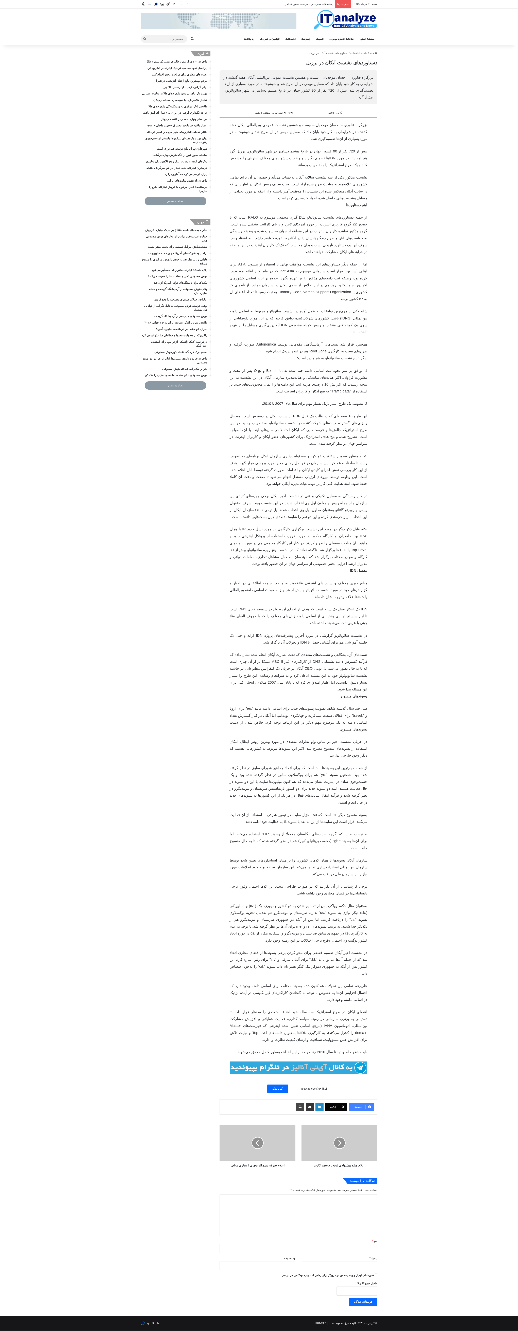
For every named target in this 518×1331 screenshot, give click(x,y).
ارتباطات (290, 39)
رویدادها (249, 39)
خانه (372, 53)
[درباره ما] (156, 4)
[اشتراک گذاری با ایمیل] (310, 1107)
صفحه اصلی (367, 39)
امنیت (320, 39)
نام (374, 1240)
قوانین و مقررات (270, 39)
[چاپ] (300, 1107)
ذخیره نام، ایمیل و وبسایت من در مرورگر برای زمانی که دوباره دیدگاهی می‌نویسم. (327, 1275)
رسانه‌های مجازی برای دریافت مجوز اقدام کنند (307, 3)
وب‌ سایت (289, 1258)
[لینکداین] (319, 1107)
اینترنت (305, 39)
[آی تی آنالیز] (345, 20)
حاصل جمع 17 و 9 (367, 1283)
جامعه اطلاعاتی (358, 53)
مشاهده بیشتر (176, 201)
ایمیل (373, 1258)
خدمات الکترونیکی (342, 39)
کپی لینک (277, 1088)
